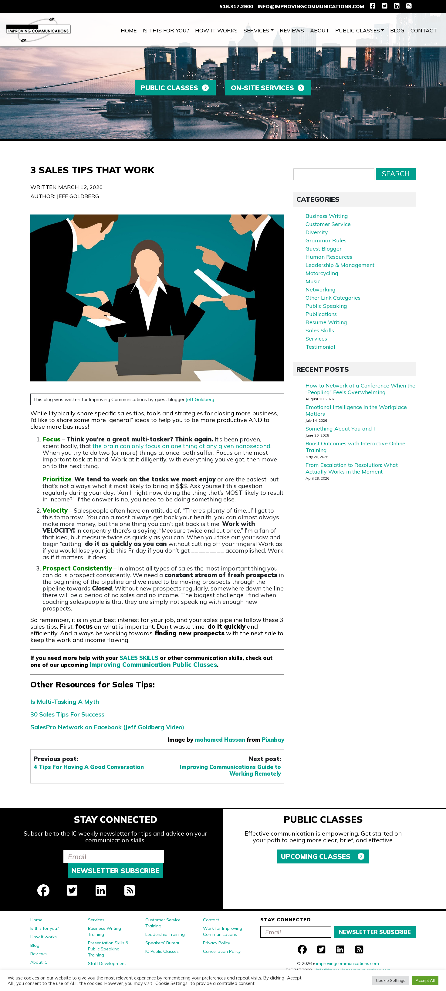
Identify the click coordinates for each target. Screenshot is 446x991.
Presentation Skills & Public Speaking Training (108, 949)
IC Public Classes (162, 951)
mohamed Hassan (220, 739)
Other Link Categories (333, 297)
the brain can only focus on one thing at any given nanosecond (181, 446)
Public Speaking (326, 305)
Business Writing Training (104, 931)
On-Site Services (262, 88)
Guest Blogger (324, 248)
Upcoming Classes (316, 856)
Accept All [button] (425, 980)
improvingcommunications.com (347, 963)
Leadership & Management (340, 264)
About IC (39, 962)
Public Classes (357, 30)
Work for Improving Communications (222, 931)
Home (129, 30)
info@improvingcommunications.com (311, 6)
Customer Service (328, 224)
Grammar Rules (326, 240)
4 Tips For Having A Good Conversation (89, 767)
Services (256, 30)
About (319, 30)
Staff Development (107, 963)
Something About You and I (340, 428)
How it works (216, 30)
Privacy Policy (216, 943)
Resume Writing (326, 322)
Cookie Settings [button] (390, 980)
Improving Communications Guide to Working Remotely (230, 770)
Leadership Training (165, 934)
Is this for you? (166, 30)
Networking (321, 289)
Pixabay (273, 739)
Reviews (292, 30)
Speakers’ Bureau (163, 943)
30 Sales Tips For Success (67, 714)
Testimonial (320, 346)
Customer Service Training (163, 923)
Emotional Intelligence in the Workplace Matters (356, 410)
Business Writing (327, 215)
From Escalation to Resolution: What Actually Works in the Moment (352, 468)
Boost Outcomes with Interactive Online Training (355, 447)
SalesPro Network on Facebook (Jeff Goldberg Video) (107, 727)
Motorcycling (322, 273)
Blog (397, 30)
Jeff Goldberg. (200, 399)
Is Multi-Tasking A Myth (64, 701)
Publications (321, 314)
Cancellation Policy (222, 951)
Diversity (317, 232)
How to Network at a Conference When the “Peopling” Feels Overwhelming (360, 389)
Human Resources (329, 256)
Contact (424, 30)
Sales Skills (320, 330)
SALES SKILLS (139, 657)
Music (313, 281)
